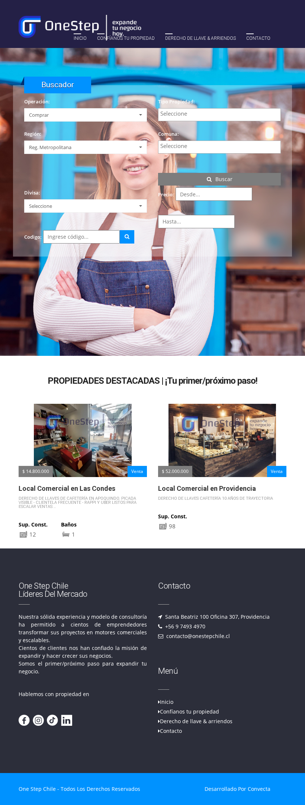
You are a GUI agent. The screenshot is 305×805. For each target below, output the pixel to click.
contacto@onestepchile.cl (197, 636)
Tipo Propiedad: (176, 101)
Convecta (259, 788)
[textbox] (221, 113)
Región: (32, 134)
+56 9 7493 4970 (184, 626)
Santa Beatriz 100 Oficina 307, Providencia (217, 616)
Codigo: (33, 237)
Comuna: (168, 134)
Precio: (166, 194)
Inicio (80, 38)
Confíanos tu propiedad (126, 38)
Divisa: (32, 192)
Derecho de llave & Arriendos (200, 38)
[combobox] (219, 114)
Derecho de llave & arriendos (196, 721)
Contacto (258, 38)
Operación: (37, 101)
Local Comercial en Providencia (67, 488)
